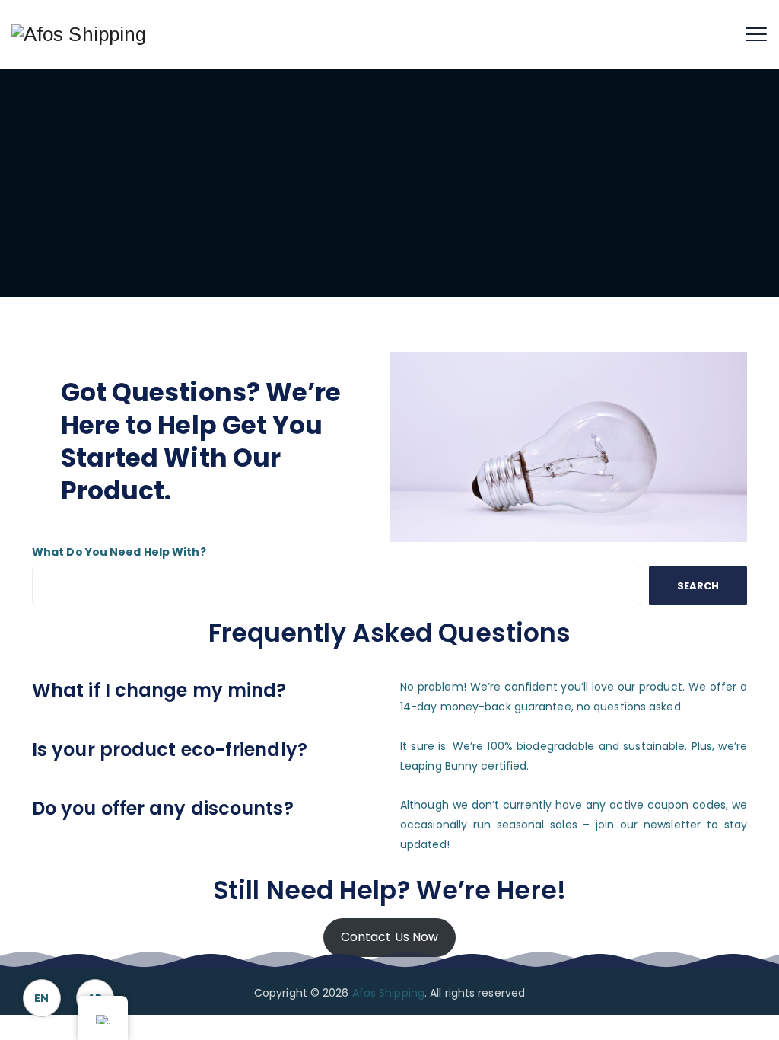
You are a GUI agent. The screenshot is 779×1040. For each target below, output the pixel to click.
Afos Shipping (388, 992)
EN (41, 998)
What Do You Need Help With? (119, 552)
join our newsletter (648, 824)
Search (698, 586)
